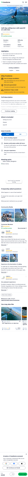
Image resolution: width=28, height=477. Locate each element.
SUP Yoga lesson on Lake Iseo (10, 323)
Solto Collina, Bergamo (8, 32)
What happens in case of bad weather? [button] (11, 192)
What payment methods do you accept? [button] (11, 201)
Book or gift (22, 474)
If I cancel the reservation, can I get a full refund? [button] (11, 196)
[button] (12, 474)
